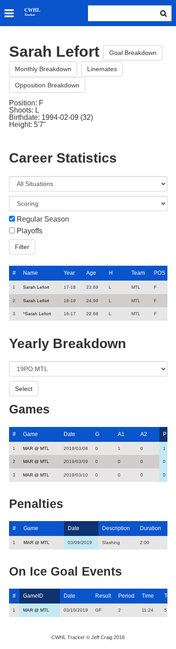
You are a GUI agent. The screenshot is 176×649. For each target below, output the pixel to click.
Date (69, 434)
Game (30, 434)
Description (116, 528)
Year (69, 273)
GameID (33, 596)
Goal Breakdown (133, 52)
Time (148, 596)
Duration (150, 528)
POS (159, 273)
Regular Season (43, 219)
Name (30, 273)
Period (126, 596)
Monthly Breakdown (43, 69)
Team (138, 273)
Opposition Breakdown (47, 85)
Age (91, 273)
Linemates (102, 69)
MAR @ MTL (36, 448)
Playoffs (29, 231)
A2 (143, 434)
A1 (121, 434)
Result (103, 596)
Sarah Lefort (36, 287)
